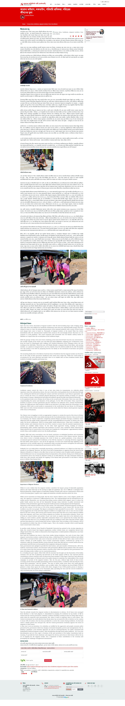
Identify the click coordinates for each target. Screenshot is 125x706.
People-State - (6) (92, 344)
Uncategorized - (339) (93, 350)
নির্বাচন (63, 4)
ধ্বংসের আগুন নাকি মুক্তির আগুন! (91, 423)
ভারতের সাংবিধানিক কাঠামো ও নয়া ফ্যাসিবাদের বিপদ (94, 459)
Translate (95, 313)
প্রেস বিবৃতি (81, 4)
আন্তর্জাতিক (75, 4)
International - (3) (92, 341)
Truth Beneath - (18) (92, 348)
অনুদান (99, 4)
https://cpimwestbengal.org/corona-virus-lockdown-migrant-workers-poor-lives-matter (52, 667)
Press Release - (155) (93, 345)
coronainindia (34, 670)
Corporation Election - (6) (95, 333)
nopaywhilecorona (65, 670)
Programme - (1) (91, 347)
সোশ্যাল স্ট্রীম (87, 4)
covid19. (39, 670)
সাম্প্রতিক (69, 4)
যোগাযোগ (104, 4)
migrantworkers (51, 670)
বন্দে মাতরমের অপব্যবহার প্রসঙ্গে (91, 369)
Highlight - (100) (91, 339)
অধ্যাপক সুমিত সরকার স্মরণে (90, 475)
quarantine (72, 670)
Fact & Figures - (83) (94, 337)
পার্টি (50, 4)
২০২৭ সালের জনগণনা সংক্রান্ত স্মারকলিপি (93, 387)
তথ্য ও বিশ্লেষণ (57, 4)
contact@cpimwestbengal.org (54, 687)
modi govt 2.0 (58, 670)
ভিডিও (94, 4)
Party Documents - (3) (93, 342)
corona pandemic (27, 670)
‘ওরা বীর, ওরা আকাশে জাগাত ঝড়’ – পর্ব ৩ (93, 445)
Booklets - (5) (90, 328)
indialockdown (44, 670)
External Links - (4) (93, 336)
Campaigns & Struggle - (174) (94, 330)
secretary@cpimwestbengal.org (51, 688)
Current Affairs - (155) (95, 334)
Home (23, 24)
